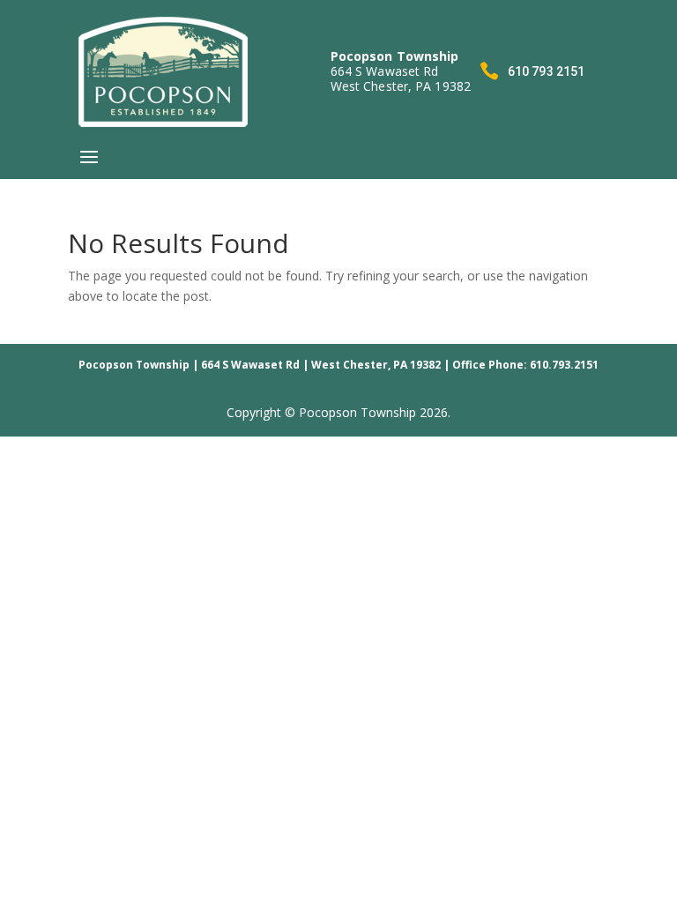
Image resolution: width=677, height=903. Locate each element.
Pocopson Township (134, 364)
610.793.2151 (564, 364)
